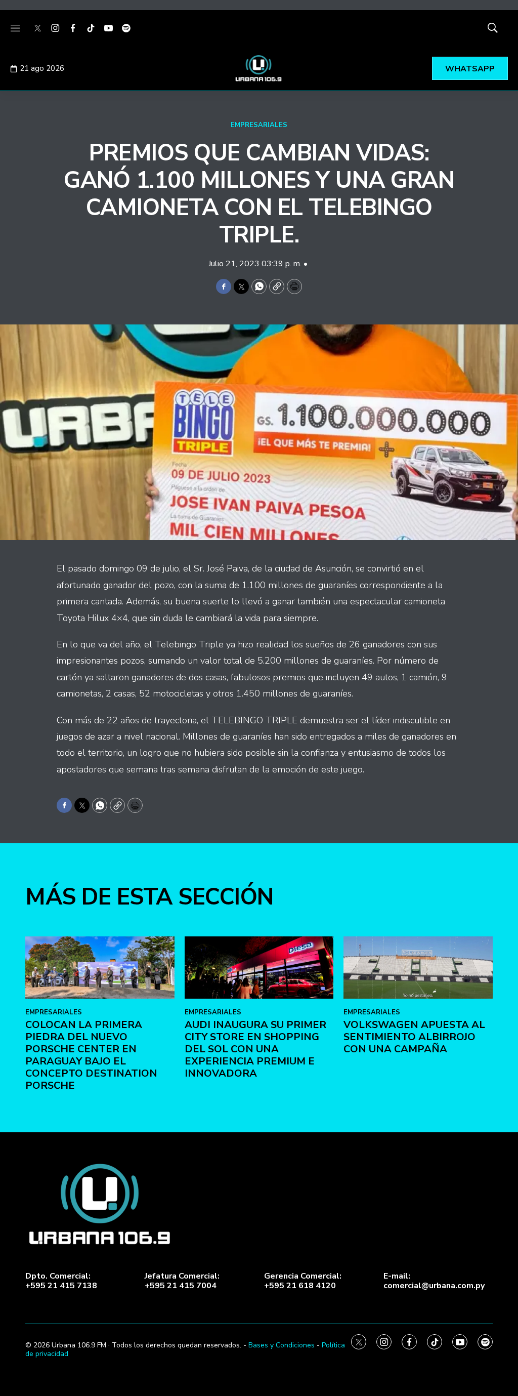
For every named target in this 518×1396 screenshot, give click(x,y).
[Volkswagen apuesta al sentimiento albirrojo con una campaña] (418, 967)
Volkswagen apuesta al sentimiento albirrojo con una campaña (414, 1037)
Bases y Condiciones (281, 1345)
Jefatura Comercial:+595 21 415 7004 (182, 1281)
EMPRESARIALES (259, 125)
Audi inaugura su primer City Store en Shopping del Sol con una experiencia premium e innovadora (255, 1049)
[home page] (259, 68)
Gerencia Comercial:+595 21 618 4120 (302, 1281)
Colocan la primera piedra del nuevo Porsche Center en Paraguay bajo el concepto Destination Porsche (91, 1055)
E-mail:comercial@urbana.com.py (434, 1281)
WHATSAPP (470, 68)
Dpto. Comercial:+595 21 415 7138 (61, 1281)
